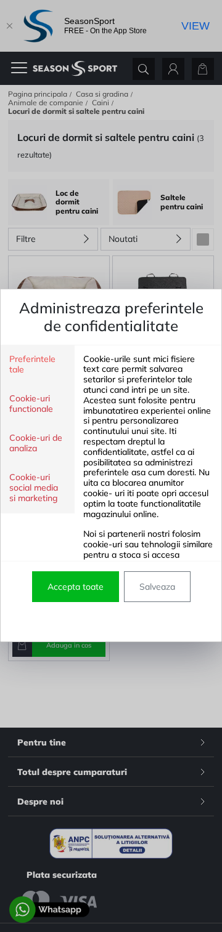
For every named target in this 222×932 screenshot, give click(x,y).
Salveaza (157, 586)
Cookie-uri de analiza (35, 443)
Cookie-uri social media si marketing (33, 488)
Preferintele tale (32, 364)
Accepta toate (75, 586)
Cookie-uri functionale (31, 403)
